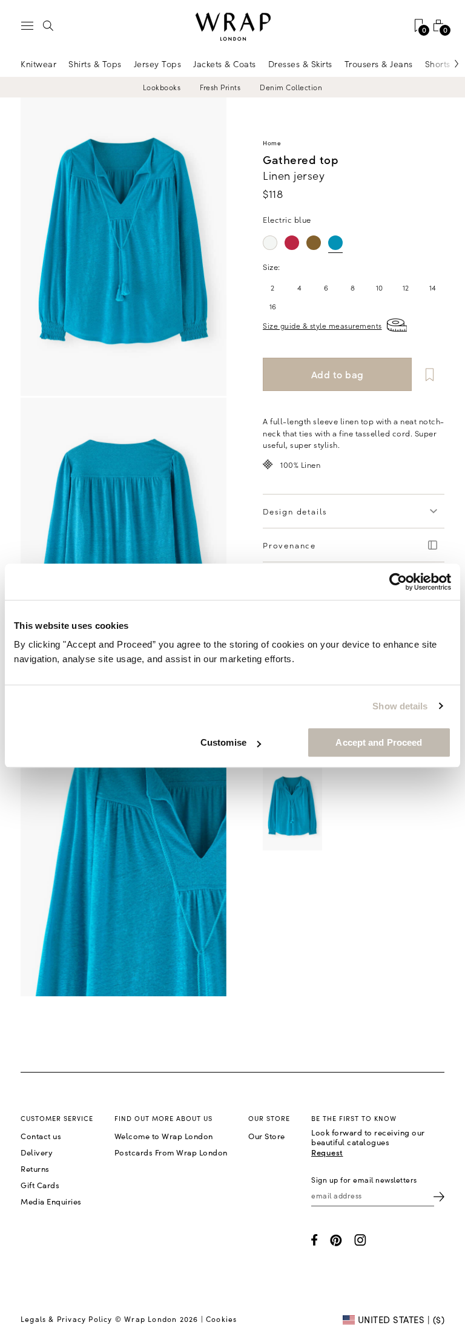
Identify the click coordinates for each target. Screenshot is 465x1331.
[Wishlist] (429, 374)
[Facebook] (314, 1240)
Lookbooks (162, 87)
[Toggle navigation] (27, 25)
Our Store (266, 1136)
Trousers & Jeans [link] (379, 64)
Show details (399, 706)
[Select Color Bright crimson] (292, 242)
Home (272, 143)
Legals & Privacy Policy (67, 1319)
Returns (35, 1168)
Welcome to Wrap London (163, 1136)
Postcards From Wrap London (171, 1152)
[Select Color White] (270, 242)
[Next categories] (444, 63)
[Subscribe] (439, 1195)
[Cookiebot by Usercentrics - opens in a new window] (398, 582)
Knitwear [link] (38, 64)
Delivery (37, 1152)
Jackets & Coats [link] (224, 64)
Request (327, 1152)
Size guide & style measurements (322, 325)
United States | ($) (399, 1319)
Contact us (41, 1136)
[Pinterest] (336, 1240)
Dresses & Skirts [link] (300, 64)
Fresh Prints (220, 87)
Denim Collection (291, 87)
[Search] (48, 25)
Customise (223, 742)
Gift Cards (40, 1185)
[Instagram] (360, 1240)
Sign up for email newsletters (364, 1179)
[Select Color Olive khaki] (313, 242)
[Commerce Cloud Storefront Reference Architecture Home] (232, 27)
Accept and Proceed (378, 742)
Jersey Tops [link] (158, 64)
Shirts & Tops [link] (95, 64)
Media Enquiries (51, 1201)
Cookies (221, 1319)
